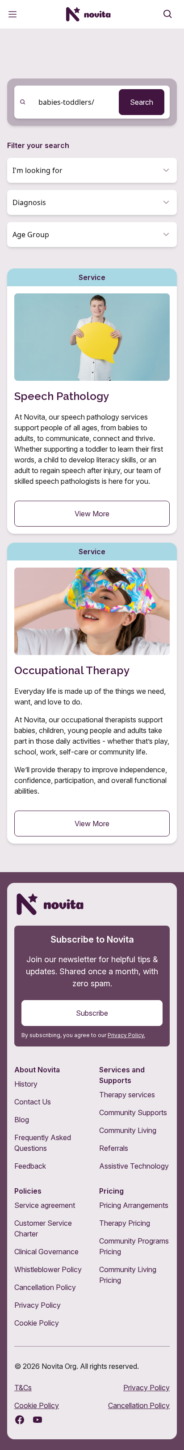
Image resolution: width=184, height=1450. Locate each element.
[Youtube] (37, 1419)
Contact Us (32, 1101)
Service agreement (44, 1205)
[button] (92, 170)
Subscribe (92, 1013)
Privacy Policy (37, 1305)
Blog (21, 1119)
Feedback (30, 1166)
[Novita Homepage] (88, 14)
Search (141, 102)
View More (92, 513)
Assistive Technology (134, 1166)
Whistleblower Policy (48, 1269)
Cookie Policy (36, 1322)
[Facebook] (19, 1419)
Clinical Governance (46, 1251)
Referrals (113, 1148)
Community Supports (133, 1112)
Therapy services (127, 1094)
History (26, 1083)
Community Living (127, 1130)
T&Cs (23, 1387)
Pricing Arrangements (133, 1205)
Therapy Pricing (124, 1223)
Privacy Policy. (126, 1035)
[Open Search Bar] (168, 14)
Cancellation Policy (45, 1287)
